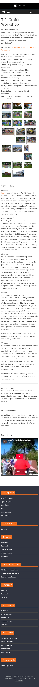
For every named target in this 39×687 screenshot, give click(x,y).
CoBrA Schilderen (7, 642)
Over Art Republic (7, 498)
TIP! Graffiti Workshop (9, 638)
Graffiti (3, 193)
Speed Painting (6, 621)
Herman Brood (6, 645)
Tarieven (4, 597)
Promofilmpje (16, 47)
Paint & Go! (5, 618)
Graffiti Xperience (7, 666)
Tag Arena (4, 625)
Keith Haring (5, 649)
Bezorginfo (5, 590)
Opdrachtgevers (6, 501)
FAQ (2, 509)
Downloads (5, 505)
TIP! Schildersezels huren (10, 570)
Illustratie (4, 542)
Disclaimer (5, 516)
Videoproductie (6, 553)
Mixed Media (5, 652)
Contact (4, 529)
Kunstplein (4, 611)
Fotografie (5, 546)
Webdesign (5, 556)
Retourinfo (5, 594)
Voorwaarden (6, 512)
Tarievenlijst (5, 50)
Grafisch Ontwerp (7, 549)
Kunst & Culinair (6, 614)
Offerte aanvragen (29, 47)
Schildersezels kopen (8, 577)
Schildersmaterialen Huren (10, 573)
